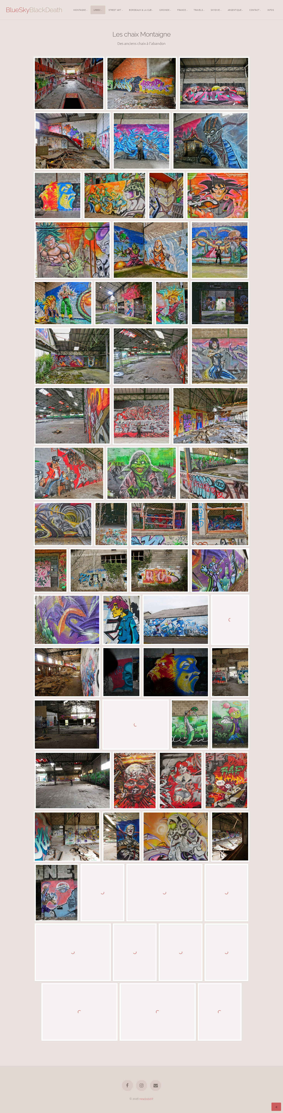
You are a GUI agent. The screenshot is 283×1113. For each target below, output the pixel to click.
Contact (254, 9)
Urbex (97, 9)
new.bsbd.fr (146, 1098)
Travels (198, 9)
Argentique (235, 9)
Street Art (115, 9)
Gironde (164, 9)
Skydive (215, 9)
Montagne (79, 9)
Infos (270, 9)
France (181, 9)
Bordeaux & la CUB (140, 9)
